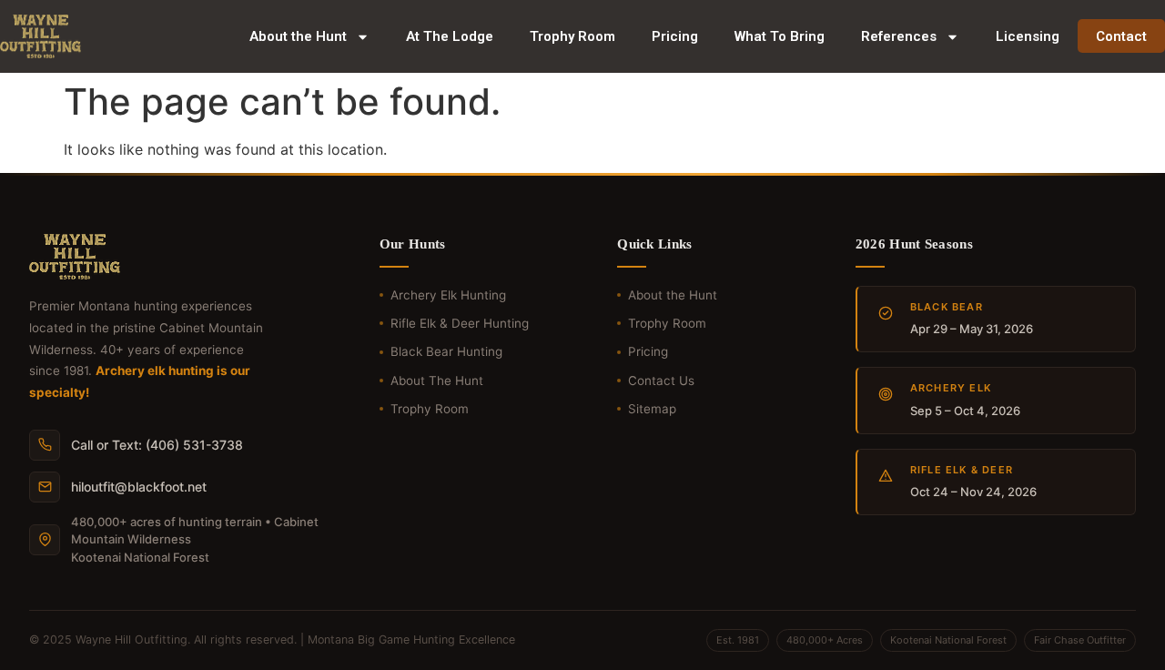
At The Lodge (449, 36)
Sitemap (652, 408)
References (899, 36)
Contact (1121, 36)
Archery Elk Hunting (448, 295)
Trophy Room (572, 36)
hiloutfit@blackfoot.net (139, 486)
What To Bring (779, 36)
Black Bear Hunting (446, 351)
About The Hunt (436, 380)
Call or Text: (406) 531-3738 (157, 444)
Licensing (1027, 36)
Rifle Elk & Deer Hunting (459, 323)
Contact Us (661, 380)
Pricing (675, 36)
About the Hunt (298, 36)
